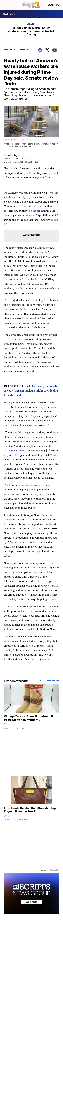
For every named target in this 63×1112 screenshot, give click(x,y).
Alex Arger (14, 155)
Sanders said (16, 450)
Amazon (47, 515)
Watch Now (53, 5)
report (36, 210)
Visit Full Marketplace (48, 681)
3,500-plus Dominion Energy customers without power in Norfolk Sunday (31, 31)
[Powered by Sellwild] (54, 870)
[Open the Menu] (5, 5)
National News (16, 49)
